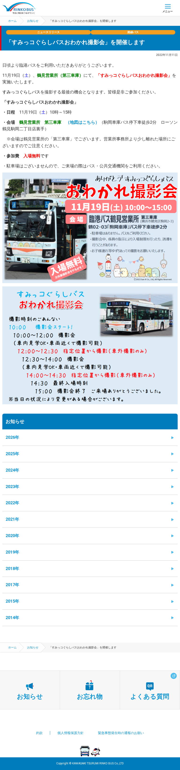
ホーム (12, 21)
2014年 (12, 617)
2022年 (12, 502)
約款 (39, 733)
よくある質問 (149, 696)
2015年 (12, 601)
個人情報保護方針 (70, 733)
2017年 (12, 584)
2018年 (12, 568)
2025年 (12, 453)
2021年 (12, 519)
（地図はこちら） (82, 122)
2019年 (12, 552)
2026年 (12, 437)
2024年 (12, 470)
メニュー (167, 11)
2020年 (12, 535)
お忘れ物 (90, 696)
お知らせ (32, 21)
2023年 (12, 486)
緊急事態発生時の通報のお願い (121, 733)
